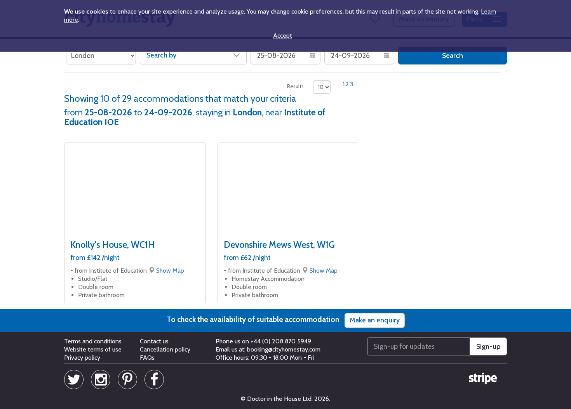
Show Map (170, 270)
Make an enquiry (375, 320)
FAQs (147, 357)
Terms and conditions (93, 341)
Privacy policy (82, 357)
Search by (161, 55)
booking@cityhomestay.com (283, 349)
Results (295, 86)
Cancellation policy (165, 349)
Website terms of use (93, 349)
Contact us (154, 341)
